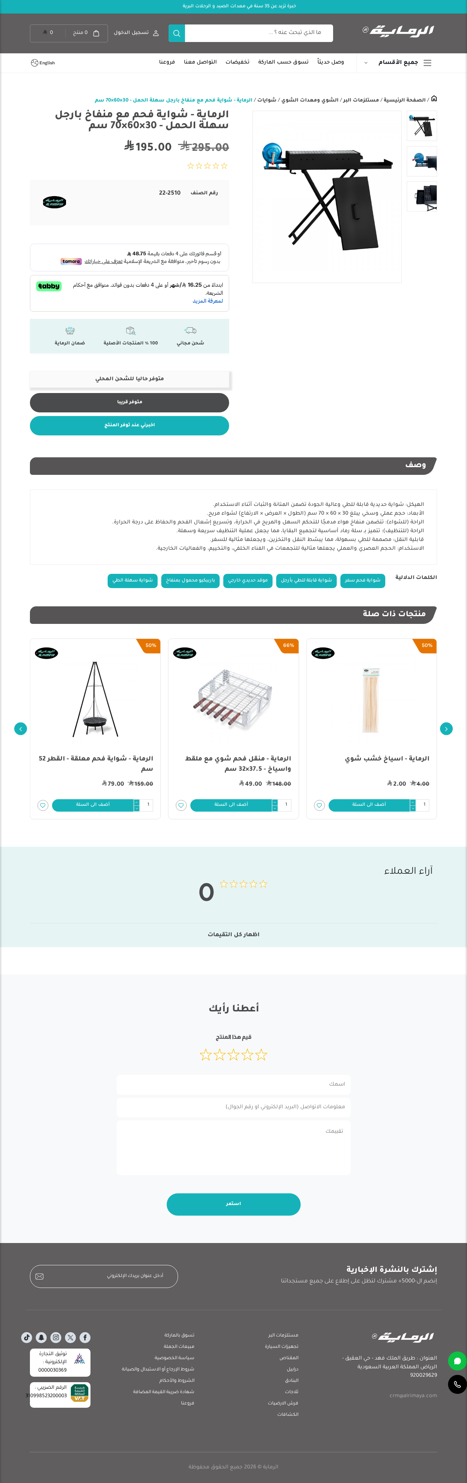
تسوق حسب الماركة (283, 63)
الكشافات (287, 1415)
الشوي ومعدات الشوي (309, 100)
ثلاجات (291, 1392)
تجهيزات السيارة (281, 1347)
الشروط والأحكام (176, 1381)
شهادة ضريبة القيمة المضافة (163, 1392)
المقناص (288, 1358)
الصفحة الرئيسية (404, 100)
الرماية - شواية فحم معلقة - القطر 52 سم (96, 764)
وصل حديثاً (330, 63)
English (47, 62)
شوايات (266, 100)
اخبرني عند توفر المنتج (129, 425)
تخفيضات (237, 63)
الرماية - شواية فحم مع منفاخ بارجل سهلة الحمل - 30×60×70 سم (173, 100)
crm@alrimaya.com (413, 1396)
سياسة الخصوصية (174, 1358)
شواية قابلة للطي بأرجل (306, 580)
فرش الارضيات (283, 1403)
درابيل (292, 1369)
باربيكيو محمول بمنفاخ (190, 580)
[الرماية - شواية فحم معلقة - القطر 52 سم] (95, 699)
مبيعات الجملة (179, 1347)
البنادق (291, 1381)
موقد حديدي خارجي (248, 580)
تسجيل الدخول (131, 33)
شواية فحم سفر (363, 580)
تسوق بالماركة (179, 1335)
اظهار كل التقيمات (234, 935)
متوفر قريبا (129, 402)
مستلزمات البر (360, 100)
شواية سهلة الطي (132, 580)
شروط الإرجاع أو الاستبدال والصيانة (158, 1369)
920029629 (423, 1376)
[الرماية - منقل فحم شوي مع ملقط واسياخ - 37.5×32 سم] (234, 699)
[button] (369, 805)
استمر (233, 1204)
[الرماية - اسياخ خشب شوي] (371, 699)
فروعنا (167, 63)
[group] (326, 197)
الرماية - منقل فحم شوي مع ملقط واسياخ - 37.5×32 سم (238, 764)
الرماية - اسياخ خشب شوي (387, 759)
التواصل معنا (200, 63)
